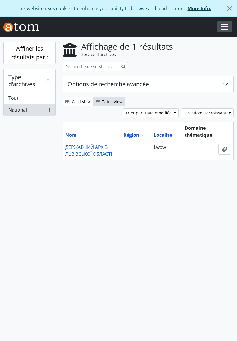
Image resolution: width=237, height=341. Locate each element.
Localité (163, 135)
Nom (71, 135)
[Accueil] (23, 27)
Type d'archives (21, 80)
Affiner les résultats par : (29, 53)
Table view (112, 101)
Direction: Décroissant (205, 113)
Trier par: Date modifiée (149, 113)
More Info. (199, 8)
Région (131, 135)
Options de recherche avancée (108, 84)
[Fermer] (230, 8)
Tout (13, 98)
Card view (81, 101)
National (29, 111)
